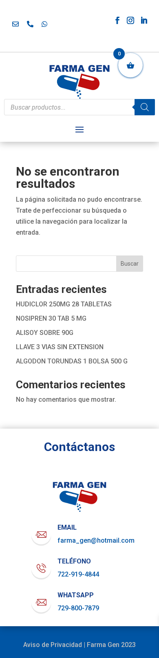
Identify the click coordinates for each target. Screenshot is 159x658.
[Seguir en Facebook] (117, 20)
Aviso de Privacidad (52, 645)
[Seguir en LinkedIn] (144, 20)
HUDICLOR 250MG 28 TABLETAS (64, 304)
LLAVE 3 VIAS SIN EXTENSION (60, 347)
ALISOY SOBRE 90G (44, 333)
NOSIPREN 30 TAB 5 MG (51, 318)
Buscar (130, 263)
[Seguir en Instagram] (130, 20)
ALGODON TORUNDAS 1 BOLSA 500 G (72, 361)
